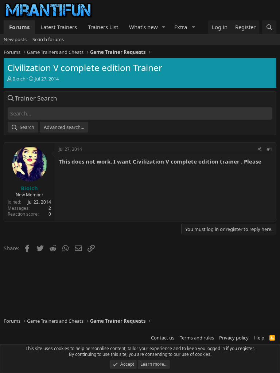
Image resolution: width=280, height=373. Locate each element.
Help (259, 337)
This (64, 161)
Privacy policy (234, 337)
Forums (19, 27)
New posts (15, 39)
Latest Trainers (58, 27)
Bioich (19, 78)
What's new (143, 27)
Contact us (162, 337)
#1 (269, 149)
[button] (164, 27)
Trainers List (103, 27)
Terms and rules (197, 337)
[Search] (269, 27)
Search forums (48, 39)
